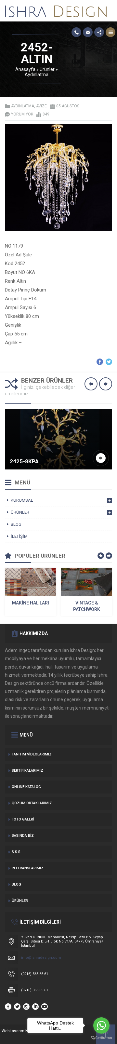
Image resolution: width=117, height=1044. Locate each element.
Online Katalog (26, 787)
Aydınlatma (36, 74)
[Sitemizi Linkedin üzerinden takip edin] (35, 1006)
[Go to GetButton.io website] (101, 1037)
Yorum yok (22, 114)
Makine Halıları (30, 602)
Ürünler (47, 69)
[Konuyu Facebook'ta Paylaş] (100, 362)
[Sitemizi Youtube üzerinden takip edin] (44, 1006)
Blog (16, 884)
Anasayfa (25, 69)
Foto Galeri (23, 819)
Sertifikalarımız (27, 770)
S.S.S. (16, 852)
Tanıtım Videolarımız (32, 754)
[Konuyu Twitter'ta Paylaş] (109, 362)
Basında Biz (23, 836)
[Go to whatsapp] (101, 1025)
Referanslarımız (28, 868)
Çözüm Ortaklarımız (32, 803)
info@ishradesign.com (41, 958)
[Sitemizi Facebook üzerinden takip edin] (8, 1006)
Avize (41, 106)
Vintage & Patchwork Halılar (86, 606)
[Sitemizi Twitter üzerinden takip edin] (17, 1006)
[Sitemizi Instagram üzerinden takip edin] (26, 1006)
